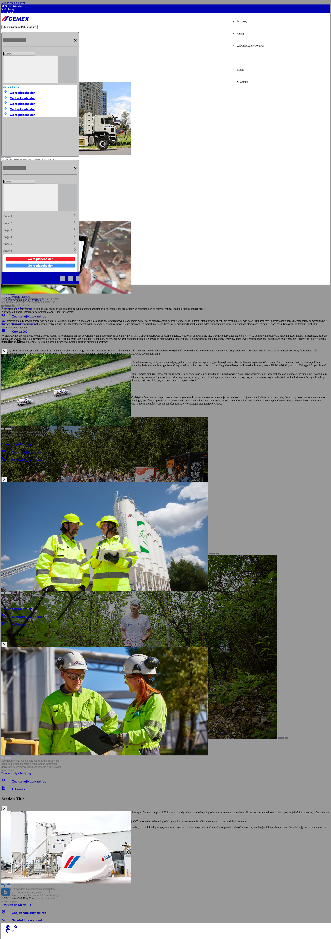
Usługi (240, 33)
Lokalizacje (7, 12)
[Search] (30, 69)
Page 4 (40, 236)
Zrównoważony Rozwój (250, 45)
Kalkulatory (7, 9)
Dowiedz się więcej (13, 308)
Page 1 (40, 215)
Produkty (242, 21)
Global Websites (14, 6)
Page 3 (40, 229)
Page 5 (40, 243)
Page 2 (40, 222)
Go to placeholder (22, 93)
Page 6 (40, 250)
